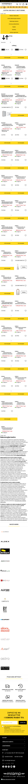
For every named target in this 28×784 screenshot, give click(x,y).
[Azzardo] (14, 532)
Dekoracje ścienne (14, 21)
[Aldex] (14, 542)
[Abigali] (14, 581)
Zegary (14, 26)
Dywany (14, 29)
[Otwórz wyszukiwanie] (17, 4)
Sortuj (10, 36)
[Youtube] (11, 767)
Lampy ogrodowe (14, 32)
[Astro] (14, 659)
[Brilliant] (14, 551)
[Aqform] (14, 590)
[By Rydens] (14, 610)
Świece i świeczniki (14, 15)
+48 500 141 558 (18, 756)
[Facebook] (3, 767)
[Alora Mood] (14, 629)
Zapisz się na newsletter (14, 715)
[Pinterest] (9, 767)
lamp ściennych (21, 455)
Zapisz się (22, 722)
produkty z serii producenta (11, 450)
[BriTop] (14, 668)
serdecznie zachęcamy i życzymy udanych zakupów (13, 520)
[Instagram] (6, 767)
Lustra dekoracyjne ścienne (14, 18)
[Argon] (14, 649)
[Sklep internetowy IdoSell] (14, 779)
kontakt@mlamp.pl (10, 760)
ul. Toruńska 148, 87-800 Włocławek (14, 753)
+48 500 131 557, (8, 756)
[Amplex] (14, 600)
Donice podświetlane (14, 24)
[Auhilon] (14, 639)
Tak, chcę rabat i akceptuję (14, 729)
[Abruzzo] (14, 561)
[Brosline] (14, 571)
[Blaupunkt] (14, 620)
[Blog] (14, 767)
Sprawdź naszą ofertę (11, 455)
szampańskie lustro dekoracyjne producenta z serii (13, 446)
